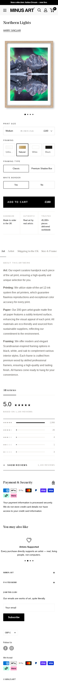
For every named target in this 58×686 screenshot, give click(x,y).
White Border (12, 178)
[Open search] (39, 10)
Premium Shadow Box (41, 168)
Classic (16, 168)
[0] (52, 10)
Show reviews (15, 465)
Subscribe (13, 617)
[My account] (45, 10)
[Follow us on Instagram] (11, 648)
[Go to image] (25, 114)
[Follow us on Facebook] (5, 648)
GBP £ (8, 633)
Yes (16, 185)
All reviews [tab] (9, 390)
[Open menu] (4, 10)
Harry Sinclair (12, 30)
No (42, 185)
